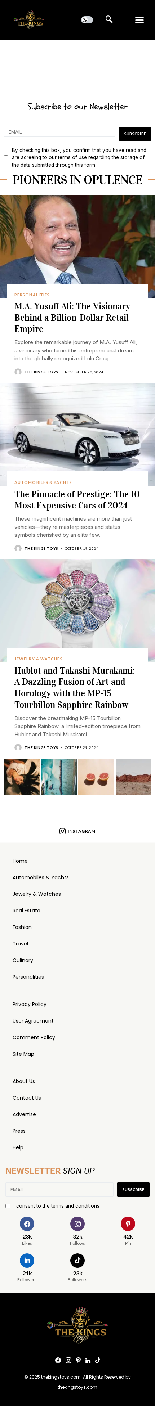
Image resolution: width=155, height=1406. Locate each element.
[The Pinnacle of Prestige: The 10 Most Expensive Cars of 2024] (77, 434)
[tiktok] (97, 1360)
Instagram (82, 831)
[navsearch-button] (109, 20)
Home (20, 860)
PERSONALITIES (32, 295)
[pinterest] (78, 1360)
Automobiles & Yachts (41, 877)
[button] (140, 20)
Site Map (23, 1053)
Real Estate (26, 910)
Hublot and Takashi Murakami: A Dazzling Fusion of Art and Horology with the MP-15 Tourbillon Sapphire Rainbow (74, 687)
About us (24, 1081)
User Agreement (33, 1020)
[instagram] (68, 1360)
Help (18, 1147)
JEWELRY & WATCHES (38, 659)
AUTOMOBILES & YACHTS (43, 482)
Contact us (27, 1097)
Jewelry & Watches (37, 894)
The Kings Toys (41, 372)
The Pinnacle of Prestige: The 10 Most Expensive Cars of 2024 (77, 500)
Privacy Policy (29, 1004)
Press (19, 1131)
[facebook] (58, 1360)
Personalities (28, 976)
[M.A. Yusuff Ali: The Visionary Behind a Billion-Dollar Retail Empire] (77, 246)
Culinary (23, 960)
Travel (20, 943)
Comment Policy (34, 1037)
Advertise (24, 1114)
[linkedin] (87, 1360)
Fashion (22, 927)
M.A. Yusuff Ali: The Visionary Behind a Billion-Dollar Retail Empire (72, 318)
